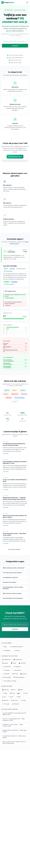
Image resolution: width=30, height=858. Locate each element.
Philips (4, 693)
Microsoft (14, 700)
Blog (5, 646)
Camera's (23, 673)
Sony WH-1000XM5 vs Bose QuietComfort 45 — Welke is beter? (15, 713)
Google (23, 700)
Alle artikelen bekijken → (15, 549)
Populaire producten (16, 646)
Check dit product (16, 156)
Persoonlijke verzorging (9, 680)
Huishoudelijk (6, 677)
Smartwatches (6, 666)
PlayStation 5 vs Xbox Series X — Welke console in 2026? (13, 725)
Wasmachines (16, 670)
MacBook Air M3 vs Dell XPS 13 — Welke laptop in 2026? (15, 731)
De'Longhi (5, 704)
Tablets (13, 663)
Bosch (10, 696)
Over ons (17, 650)
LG (19, 693)
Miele (18, 696)
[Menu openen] (27, 2)
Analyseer (15, 45)
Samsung (5, 689)
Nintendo (5, 700)
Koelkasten (6, 673)
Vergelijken (6, 650)
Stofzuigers (6, 670)
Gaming (15, 673)
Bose (25, 693)
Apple (20, 689)
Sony (13, 689)
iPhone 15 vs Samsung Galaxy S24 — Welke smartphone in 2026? (14, 719)
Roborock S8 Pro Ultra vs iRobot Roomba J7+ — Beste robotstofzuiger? (15, 742)
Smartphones (17, 659)
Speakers (17, 666)
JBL (4, 696)
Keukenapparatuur (19, 677)
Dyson (12, 693)
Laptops (5, 663)
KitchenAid (15, 704)
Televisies (22, 663)
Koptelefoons (6, 659)
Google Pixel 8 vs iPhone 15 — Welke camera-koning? (14, 736)
